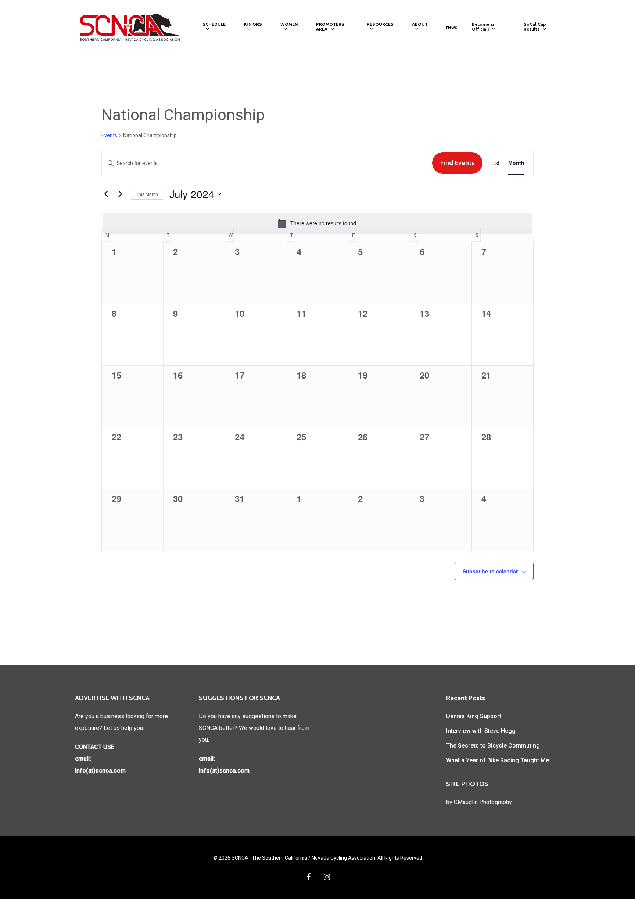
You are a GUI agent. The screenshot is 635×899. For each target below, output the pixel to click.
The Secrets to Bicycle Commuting (493, 745)
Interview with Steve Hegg (481, 730)
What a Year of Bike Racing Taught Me (497, 760)
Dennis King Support (473, 716)
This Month (147, 194)
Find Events (457, 163)
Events (109, 135)
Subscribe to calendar (490, 571)
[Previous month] (105, 194)
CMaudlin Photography (483, 802)
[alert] (317, 223)
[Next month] (120, 194)
